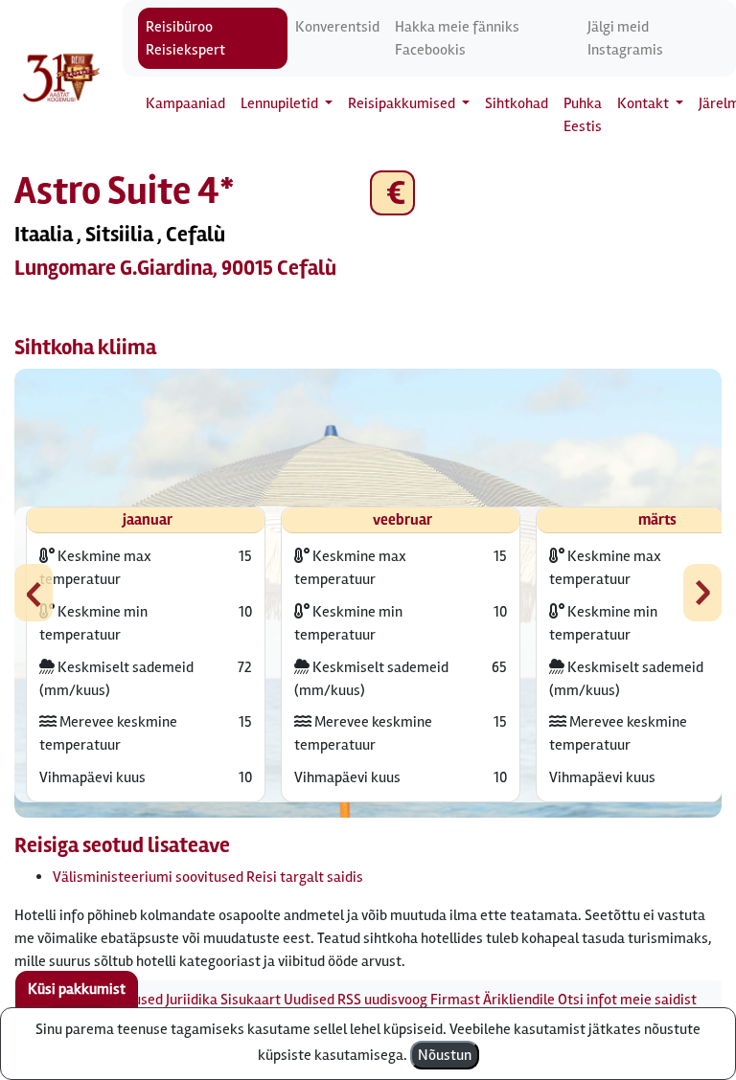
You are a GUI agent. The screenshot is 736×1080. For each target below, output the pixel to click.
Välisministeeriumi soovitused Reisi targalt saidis (208, 877)
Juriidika (192, 999)
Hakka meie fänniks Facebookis (457, 38)
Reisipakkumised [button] (403, 103)
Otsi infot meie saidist (627, 999)
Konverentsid (337, 26)
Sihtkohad (516, 103)
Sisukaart (250, 999)
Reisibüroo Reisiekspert (185, 38)
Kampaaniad (185, 103)
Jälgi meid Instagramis (625, 38)
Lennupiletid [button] (281, 103)
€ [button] (392, 193)
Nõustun (445, 1055)
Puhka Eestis (583, 115)
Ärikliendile (519, 999)
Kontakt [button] (644, 103)
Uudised (309, 999)
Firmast (455, 999)
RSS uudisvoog (382, 999)
